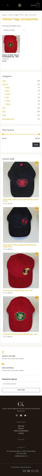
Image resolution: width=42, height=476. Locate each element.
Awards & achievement (21, 430)
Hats (4, 108)
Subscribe (21, 390)
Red (7, 97)
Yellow (8, 104)
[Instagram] (17, 415)
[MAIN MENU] (3, 5)
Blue (7, 91)
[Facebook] (21, 415)
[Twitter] (25, 415)
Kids (3, 111)
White (8, 101)
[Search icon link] (8, 5)
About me (21, 426)
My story (21, 428)
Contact (21, 433)
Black (8, 87)
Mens (4, 115)
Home (4, 15)
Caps (4, 81)
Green (8, 94)
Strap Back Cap (8, 119)
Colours (5, 84)
